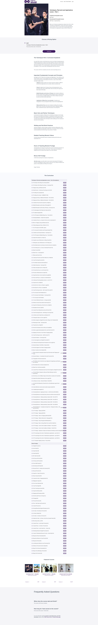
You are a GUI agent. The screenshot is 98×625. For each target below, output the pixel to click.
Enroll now (49, 51)
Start (65, 182)
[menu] (66, 1)
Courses (61, 1)
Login (73, 1)
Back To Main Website (67, 1)
